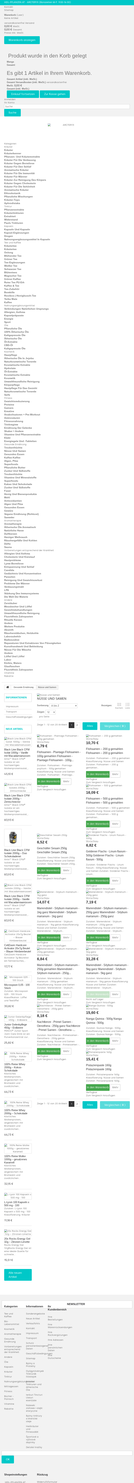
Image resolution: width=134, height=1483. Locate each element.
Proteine (9, 404)
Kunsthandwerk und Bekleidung (23, 646)
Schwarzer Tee (12, 269)
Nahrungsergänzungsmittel (19, 305)
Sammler (9, 517)
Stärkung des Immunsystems (21, 593)
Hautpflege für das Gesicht (20, 388)
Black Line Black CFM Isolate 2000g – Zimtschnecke (17, 798)
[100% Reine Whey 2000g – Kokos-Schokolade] (18, 1056)
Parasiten (9, 576)
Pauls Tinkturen (13, 223)
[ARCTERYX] (67, 131)
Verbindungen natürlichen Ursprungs (26, 308)
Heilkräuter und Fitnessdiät (32, 1429)
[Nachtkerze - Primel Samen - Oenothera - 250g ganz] (59, 1007)
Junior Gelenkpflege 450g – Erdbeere (15, 1026)
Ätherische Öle (13, 338)
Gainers (8, 408)
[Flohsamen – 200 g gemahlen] (108, 735)
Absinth (9, 629)
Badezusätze (11, 639)
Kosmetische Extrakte (17, 364)
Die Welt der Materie (16, 596)
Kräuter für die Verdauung (20, 160)
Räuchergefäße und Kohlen (20, 540)
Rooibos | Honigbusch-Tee (20, 295)
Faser (7, 490)
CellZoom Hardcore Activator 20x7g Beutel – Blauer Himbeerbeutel (17, 948)
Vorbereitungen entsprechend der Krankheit (29, 550)
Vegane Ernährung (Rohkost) (21, 514)
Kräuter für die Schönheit (19, 186)
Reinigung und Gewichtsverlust (23, 580)
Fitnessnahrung (13, 421)
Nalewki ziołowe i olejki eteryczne (34, 1408)
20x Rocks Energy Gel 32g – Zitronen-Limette (17, 1240)
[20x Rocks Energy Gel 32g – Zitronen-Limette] (18, 1232)
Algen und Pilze (13, 504)
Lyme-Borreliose (14, 563)
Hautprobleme (12, 560)
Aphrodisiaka (12, 203)
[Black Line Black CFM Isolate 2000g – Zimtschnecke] (18, 788)
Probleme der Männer (17, 583)
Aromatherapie (12, 520)
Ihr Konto (9, 102)
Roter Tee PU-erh (14, 282)
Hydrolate (10, 368)
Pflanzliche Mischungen (18, 196)
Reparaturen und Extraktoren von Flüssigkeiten (32, 643)
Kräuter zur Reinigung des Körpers (25, 180)
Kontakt (8, 7)
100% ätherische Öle (16, 331)
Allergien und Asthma (17, 553)
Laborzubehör (12, 636)
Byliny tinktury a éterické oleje (34, 1418)
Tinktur (8, 206)
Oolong (8, 252)
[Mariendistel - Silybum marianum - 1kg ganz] (59, 893)
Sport (7, 322)
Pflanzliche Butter (14, 467)
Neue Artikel (14, 728)
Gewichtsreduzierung (17, 401)
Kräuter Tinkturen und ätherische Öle (33, 1385)
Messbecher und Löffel (18, 606)
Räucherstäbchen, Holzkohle (21, 633)
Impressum (12, 706)
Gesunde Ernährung (15, 444)
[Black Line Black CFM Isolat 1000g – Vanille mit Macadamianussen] (18, 742)
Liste (127, 708)
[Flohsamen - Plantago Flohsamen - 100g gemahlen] (59, 737)
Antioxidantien (13, 500)
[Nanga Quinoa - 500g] (108, 1005)
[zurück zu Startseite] (7, 687)
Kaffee (8, 302)
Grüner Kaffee (12, 279)
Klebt (7, 437)
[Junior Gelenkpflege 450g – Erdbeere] (18, 1018)
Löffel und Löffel (14, 656)
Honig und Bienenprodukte (20, 494)
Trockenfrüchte (13, 447)
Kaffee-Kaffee (12, 457)
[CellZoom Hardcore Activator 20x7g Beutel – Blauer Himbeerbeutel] (18, 935)
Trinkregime (11, 424)
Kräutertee (10, 245)
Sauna (8, 547)
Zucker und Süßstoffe (17, 470)
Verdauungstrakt (14, 586)
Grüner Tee (10, 259)
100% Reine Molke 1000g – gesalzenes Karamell (15, 1159)
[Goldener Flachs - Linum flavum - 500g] (108, 837)
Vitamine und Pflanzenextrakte (22, 434)
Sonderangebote (35, 1313)
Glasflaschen (12, 666)
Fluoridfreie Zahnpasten (18, 616)
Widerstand (11, 219)
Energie (8, 318)
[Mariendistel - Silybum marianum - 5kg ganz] (108, 950)
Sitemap (9, 10)
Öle (6, 325)
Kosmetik (9, 351)
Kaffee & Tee (11, 285)
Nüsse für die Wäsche (17, 649)
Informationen (16, 697)
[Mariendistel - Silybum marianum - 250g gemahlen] (59, 950)
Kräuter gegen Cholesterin (20, 183)
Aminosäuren (12, 417)
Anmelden (10, 99)
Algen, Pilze (11, 460)
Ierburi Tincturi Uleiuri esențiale (34, 1397)
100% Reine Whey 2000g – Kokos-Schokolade (14, 1067)
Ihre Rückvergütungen (58, 1333)
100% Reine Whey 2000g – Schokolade (15, 1112)
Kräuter (8, 146)
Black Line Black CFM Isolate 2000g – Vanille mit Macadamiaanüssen (18, 899)
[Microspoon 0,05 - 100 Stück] (18, 978)
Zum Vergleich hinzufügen (51, 789)
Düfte (7, 543)
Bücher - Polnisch (9, 1397)
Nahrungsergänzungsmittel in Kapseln (27, 239)
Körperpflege (12, 384)
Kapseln (8, 226)
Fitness (8, 398)
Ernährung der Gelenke (18, 427)
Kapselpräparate (14, 315)
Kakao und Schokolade (18, 484)
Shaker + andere (14, 431)
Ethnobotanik (12, 193)
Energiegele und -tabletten (20, 441)
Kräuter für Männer (15, 176)
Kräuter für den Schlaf (17, 166)
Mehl (7, 497)
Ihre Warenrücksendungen (60, 1326)
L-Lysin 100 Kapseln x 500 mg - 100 (16, 1204)
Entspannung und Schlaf (19, 566)
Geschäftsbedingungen (19, 717)
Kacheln (119, 708)
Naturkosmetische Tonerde (20, 361)
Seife (7, 394)
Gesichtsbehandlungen (18, 609)
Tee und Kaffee (12, 242)
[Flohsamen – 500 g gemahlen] (108, 785)
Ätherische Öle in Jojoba (19, 358)
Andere (8, 600)
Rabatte (8, 676)
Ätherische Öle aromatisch (20, 527)
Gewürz (8, 510)
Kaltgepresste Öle (14, 335)
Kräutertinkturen (14, 213)
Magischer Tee (12, 275)
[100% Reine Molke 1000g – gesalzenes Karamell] (18, 1148)
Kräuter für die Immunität (19, 173)
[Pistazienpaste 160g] (108, 1052)
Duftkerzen (10, 533)
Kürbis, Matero (13, 663)
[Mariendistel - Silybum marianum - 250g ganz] (108, 893)
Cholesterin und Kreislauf (19, 556)
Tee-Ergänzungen (14, 262)
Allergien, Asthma (14, 312)
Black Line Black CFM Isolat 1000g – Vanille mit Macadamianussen (17, 752)
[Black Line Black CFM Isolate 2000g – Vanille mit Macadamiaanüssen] (18, 888)
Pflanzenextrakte (14, 209)
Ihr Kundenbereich (57, 1308)
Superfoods (11, 464)
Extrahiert (10, 216)
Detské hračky (34, 1447)
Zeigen (40, 712)
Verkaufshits (33, 1323)
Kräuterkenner (12, 153)
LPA (6, 590)
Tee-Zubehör (11, 289)
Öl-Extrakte (10, 341)
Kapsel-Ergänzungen (16, 232)
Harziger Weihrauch (15, 537)
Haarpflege (10, 355)
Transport (11, 711)
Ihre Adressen (55, 1340)
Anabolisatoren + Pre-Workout (22, 414)
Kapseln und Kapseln (17, 229)
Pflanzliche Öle (13, 328)
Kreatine (9, 411)
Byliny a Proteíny (30, 1364)
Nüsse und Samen (15, 451)
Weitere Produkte (14, 626)
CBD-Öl (8, 345)
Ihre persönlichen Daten (55, 1347)
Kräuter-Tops (12, 199)
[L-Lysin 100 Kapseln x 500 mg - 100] (18, 1196)
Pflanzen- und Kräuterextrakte (22, 156)
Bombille (9, 292)
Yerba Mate (10, 299)
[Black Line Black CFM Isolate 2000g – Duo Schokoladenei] (13, 837)
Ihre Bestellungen (55, 1318)
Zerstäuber (10, 603)
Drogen (8, 236)
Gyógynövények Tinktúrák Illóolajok (35, 1374)
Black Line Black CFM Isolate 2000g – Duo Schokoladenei (17, 853)
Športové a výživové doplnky (32, 1439)
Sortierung (43, 705)
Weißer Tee (10, 265)
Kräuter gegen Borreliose (19, 163)
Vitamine (9, 673)
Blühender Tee (12, 255)
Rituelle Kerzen (13, 619)
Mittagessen (11, 1386)
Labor (7, 659)
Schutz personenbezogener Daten (37, 1346)
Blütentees (10, 272)
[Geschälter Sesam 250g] (59, 835)
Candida (9, 570)
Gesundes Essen (14, 454)
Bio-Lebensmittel (11, 1322)
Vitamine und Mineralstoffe (20, 477)
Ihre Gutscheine (54, 1356)
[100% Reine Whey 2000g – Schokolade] (18, 1104)
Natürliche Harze (14, 530)
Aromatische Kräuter (16, 170)
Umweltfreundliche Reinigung (22, 381)
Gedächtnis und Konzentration (22, 573)
